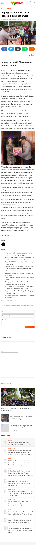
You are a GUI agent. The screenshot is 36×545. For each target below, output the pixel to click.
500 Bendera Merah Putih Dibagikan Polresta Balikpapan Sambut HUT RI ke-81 (20, 530)
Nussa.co (6, 19)
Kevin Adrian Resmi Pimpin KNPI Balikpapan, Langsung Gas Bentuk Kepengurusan (19, 483)
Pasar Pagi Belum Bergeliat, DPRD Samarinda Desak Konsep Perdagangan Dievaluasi (21, 428)
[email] (18, 49)
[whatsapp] (25, 49)
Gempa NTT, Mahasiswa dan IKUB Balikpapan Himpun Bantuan (16, 409)
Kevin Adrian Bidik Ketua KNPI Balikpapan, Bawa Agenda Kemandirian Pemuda (18, 504)
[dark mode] (34, 2)
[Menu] (2, 2)
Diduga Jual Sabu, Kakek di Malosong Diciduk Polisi (19, 277)
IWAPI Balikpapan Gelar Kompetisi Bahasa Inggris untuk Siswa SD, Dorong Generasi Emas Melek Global (20, 453)
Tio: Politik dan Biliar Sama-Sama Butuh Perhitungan (21, 418)
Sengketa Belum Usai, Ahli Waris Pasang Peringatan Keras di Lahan (19, 443)
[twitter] (11, 49)
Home (2, 8)
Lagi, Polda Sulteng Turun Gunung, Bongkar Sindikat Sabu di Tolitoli (19, 521)
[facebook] (4, 49)
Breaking (9, 8)
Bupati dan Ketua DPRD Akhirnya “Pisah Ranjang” (19, 273)
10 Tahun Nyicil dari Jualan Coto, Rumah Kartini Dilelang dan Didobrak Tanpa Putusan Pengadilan (20, 463)
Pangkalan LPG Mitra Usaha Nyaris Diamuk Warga (19, 262)
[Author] (3, 244)
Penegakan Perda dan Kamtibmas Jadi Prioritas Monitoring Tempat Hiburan (20, 513)
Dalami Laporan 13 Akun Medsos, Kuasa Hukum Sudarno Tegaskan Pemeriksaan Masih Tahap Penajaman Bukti (20, 473)
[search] (30, 2)
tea (33, 55)
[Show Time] (24, 19)
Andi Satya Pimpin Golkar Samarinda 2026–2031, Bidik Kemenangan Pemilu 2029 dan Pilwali (20, 493)
